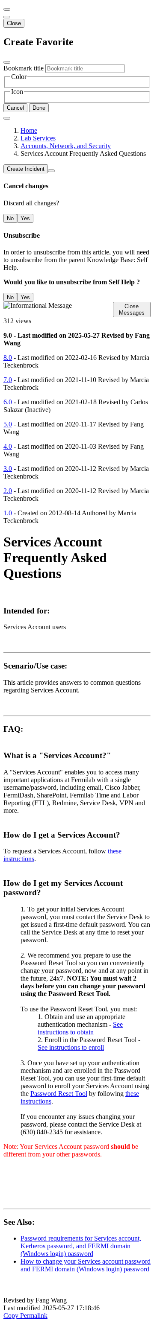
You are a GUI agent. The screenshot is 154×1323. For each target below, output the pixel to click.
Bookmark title (23, 68)
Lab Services (38, 138)
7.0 (7, 379)
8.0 (7, 357)
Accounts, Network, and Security (66, 145)
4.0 (7, 446)
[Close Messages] (6, 9)
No (10, 218)
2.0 (7, 490)
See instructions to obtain (80, 1028)
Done (39, 108)
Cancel (15, 108)
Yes (25, 218)
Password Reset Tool (58, 1093)
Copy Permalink (25, 1315)
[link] (6, 17)
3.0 (7, 468)
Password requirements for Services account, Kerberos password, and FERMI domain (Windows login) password (81, 1246)
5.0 (7, 424)
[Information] (51, 170)
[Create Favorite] (6, 118)
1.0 (7, 513)
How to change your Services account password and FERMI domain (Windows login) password (86, 1265)
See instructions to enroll (71, 1047)
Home (29, 130)
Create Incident (25, 169)
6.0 (7, 402)
